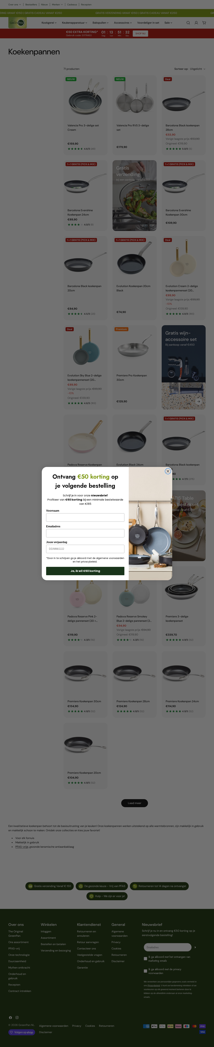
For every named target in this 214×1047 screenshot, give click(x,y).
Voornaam (52, 510)
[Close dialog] (168, 471)
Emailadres (53, 526)
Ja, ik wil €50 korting (85, 571)
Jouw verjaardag (56, 542)
